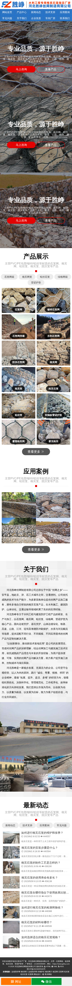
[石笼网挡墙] (18, 326)
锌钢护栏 (41, 972)
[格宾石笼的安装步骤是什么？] (11, 852)
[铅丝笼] (18, 405)
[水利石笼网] (53, 326)
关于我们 (22, 18)
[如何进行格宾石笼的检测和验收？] (11, 912)
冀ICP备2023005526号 (36, 969)
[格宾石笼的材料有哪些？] (11, 926)
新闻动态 (36, 12)
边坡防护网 (16, 972)
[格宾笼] (18, 379)
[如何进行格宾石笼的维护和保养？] (11, 837)
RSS (62, 966)
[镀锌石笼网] (53, 300)
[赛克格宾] (53, 432)
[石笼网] (18, 300)
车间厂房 (50, 18)
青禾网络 (48, 974)
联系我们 (65, 18)
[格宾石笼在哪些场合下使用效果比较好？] (11, 897)
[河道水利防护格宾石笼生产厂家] (36, 4)
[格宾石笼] (53, 379)
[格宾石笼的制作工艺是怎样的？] (11, 867)
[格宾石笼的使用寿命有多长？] (11, 882)
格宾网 (55, 972)
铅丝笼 (66, 972)
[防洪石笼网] (18, 353)
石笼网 (61, 972)
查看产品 (50, 69)
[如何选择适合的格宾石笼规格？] (11, 941)
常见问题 (7, 18)
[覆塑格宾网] (18, 432)
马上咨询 (21, 69)
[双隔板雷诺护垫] (53, 405)
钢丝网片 (24, 972)
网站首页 (7, 12)
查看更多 (34, 451)
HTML (48, 966)
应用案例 (65, 12)
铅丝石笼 (23, 974)
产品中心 (22, 12)
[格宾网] (53, 353)
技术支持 (50, 12)
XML (55, 966)
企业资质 (36, 18)
